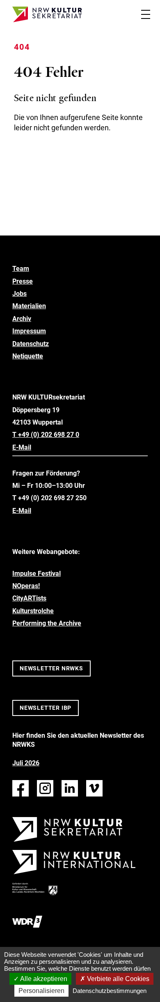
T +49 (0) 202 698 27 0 (45, 435)
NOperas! (26, 586)
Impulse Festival (36, 573)
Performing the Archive (46, 623)
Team (20, 268)
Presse (22, 281)
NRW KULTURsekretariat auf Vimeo (94, 788)
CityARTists (29, 598)
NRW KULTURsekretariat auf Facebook (20, 788)
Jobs (19, 294)
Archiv (21, 319)
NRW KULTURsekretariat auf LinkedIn (70, 788)
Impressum (29, 331)
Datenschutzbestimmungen (109, 990)
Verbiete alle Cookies (117, 978)
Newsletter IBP (45, 707)
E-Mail (21, 447)
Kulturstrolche (33, 611)
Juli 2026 (25, 763)
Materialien (29, 306)
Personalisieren (41, 990)
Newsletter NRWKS (51, 668)
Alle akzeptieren (43, 978)
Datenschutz (30, 344)
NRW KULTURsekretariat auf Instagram (45, 788)
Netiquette (27, 356)
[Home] (47, 14)
